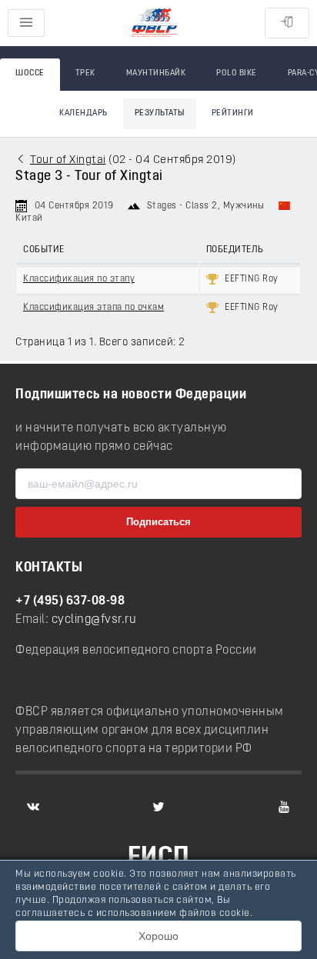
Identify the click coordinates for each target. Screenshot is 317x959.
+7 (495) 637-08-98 (70, 601)
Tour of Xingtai (68, 160)
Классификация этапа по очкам (93, 307)
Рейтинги (233, 113)
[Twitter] (158, 807)
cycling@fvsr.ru (94, 620)
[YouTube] (284, 807)
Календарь (83, 113)
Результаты (160, 113)
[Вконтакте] (33, 807)
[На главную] (155, 23)
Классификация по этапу (79, 279)
